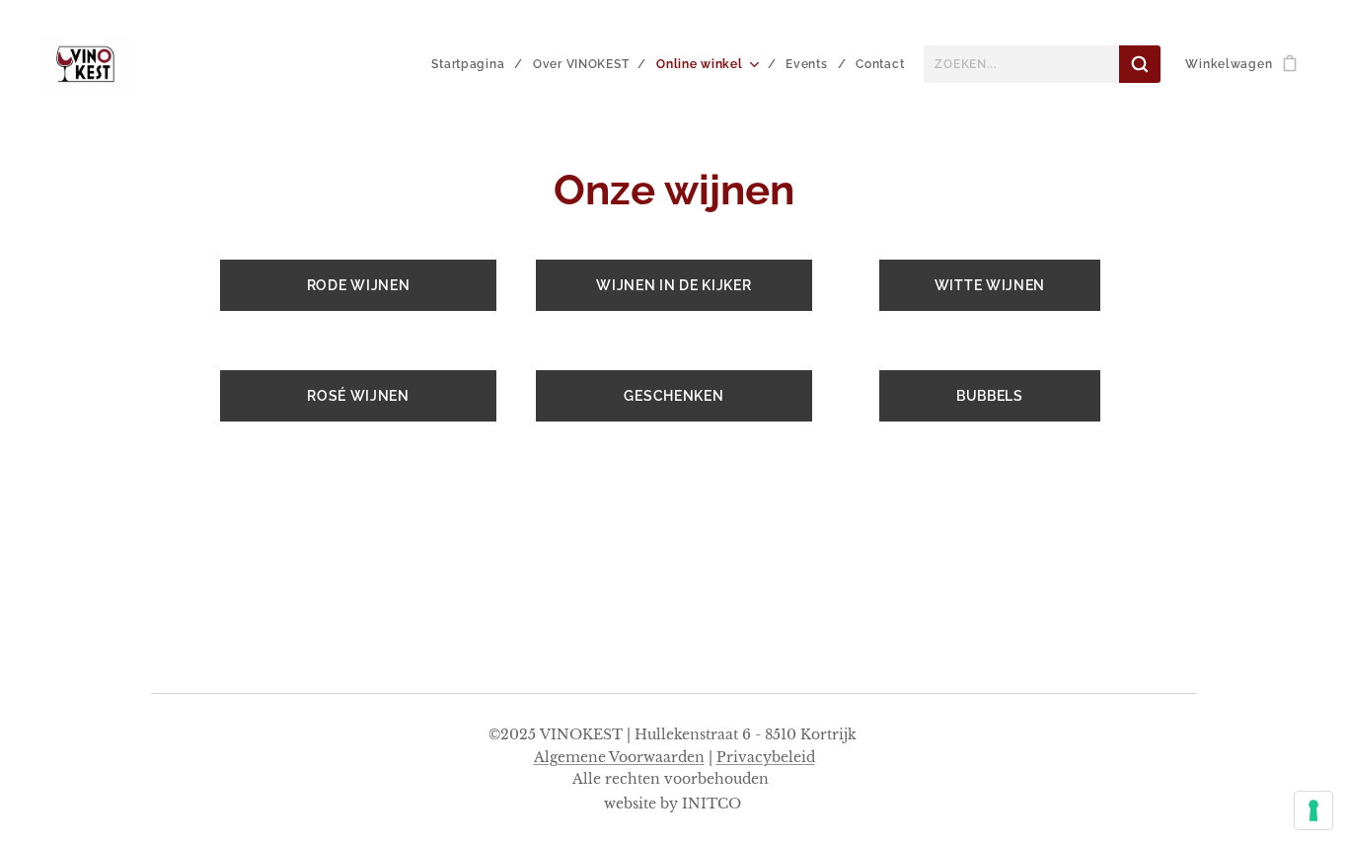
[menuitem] (474, 64)
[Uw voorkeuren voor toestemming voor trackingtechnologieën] (1313, 810)
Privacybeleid (765, 757)
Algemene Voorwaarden (619, 757)
